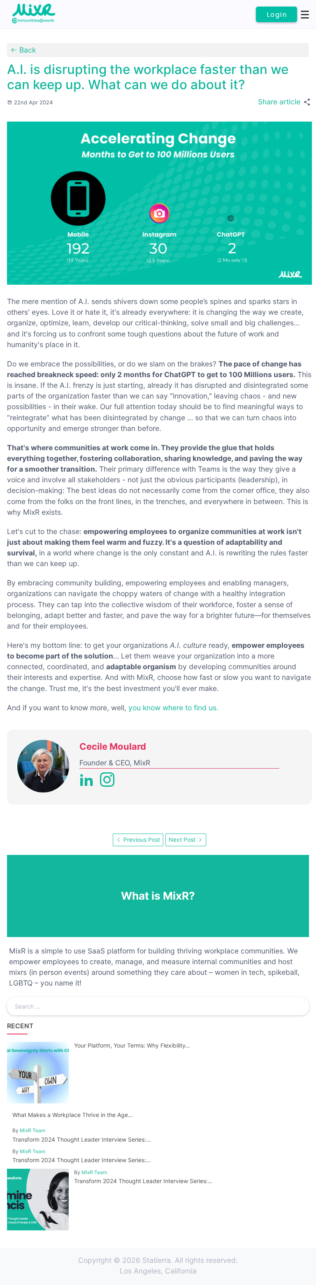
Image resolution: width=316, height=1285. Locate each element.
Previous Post (141, 839)
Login (277, 14)
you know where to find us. (173, 707)
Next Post (183, 839)
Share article (279, 101)
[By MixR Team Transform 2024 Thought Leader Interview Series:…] (144, 1227)
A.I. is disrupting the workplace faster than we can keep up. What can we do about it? (147, 77)
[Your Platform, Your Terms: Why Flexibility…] (144, 1100)
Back (26, 50)
